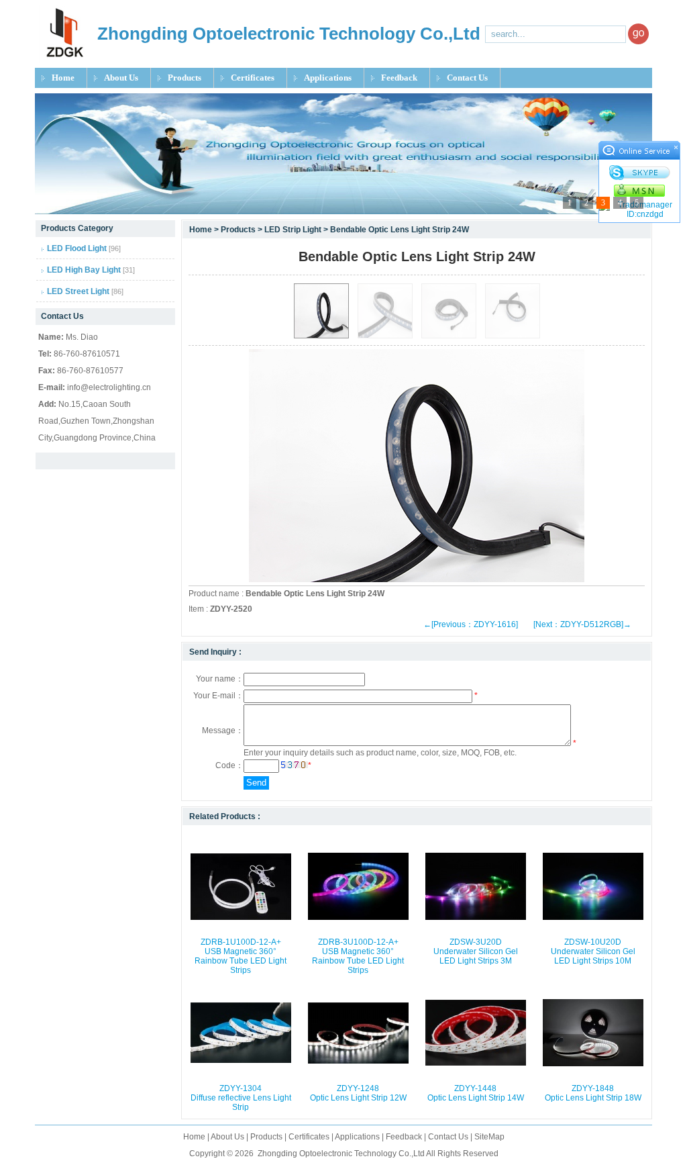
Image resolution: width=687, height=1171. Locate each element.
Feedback (399, 78)
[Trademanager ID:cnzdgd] (639, 209)
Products (184, 78)
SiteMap (489, 1136)
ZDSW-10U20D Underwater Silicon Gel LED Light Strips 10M (593, 951)
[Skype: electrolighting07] (639, 172)
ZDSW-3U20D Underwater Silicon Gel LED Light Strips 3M (475, 951)
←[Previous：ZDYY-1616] (470, 624)
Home (63, 78)
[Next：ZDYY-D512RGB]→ (582, 624)
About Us (121, 78)
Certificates (252, 78)
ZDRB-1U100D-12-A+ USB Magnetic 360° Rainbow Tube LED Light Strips (240, 956)
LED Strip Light (293, 229)
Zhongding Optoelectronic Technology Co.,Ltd (341, 1153)
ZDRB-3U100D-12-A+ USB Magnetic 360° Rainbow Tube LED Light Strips (358, 956)
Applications (328, 78)
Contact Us (467, 78)
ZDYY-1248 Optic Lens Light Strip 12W (358, 1093)
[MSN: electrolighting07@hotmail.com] (639, 190)
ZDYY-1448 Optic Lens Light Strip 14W (475, 1093)
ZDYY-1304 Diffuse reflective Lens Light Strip (241, 1098)
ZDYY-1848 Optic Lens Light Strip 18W (593, 1093)
